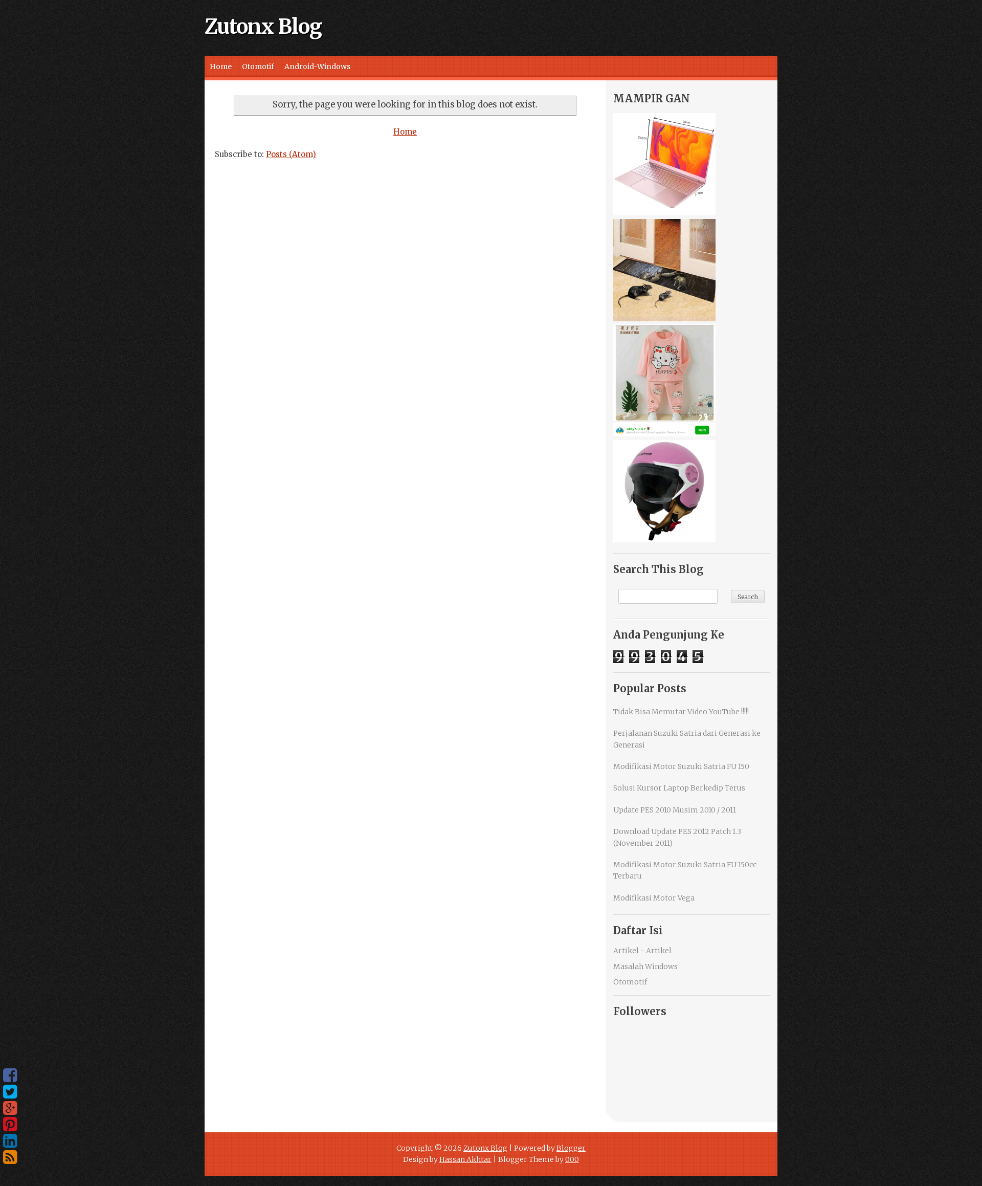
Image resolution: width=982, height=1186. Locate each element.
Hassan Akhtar (465, 1159)
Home (221, 66)
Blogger (571, 1148)
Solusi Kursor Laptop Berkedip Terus (679, 788)
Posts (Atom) (291, 154)
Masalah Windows (645, 966)
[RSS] (10, 1157)
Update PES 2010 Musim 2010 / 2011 (674, 810)
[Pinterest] (10, 1124)
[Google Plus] (10, 1108)
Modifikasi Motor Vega (654, 898)
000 (572, 1159)
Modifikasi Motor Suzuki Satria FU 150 (681, 766)
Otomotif (258, 66)
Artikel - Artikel (642, 950)
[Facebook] (10, 1075)
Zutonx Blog (263, 26)
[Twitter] (10, 1092)
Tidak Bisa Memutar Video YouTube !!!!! (681, 711)
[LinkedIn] (10, 1141)
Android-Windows (317, 66)
